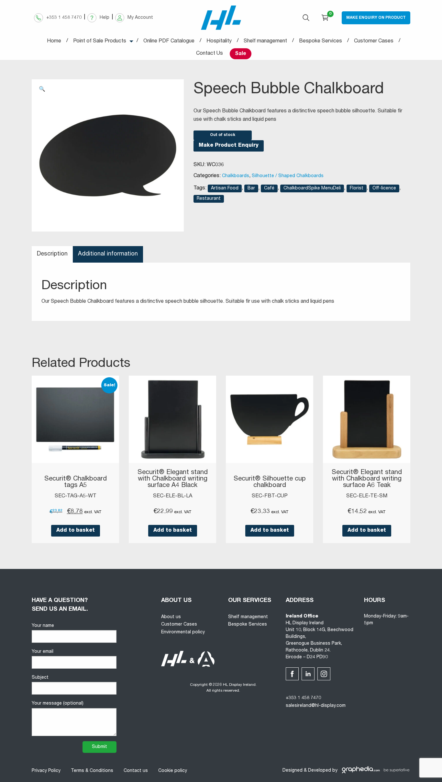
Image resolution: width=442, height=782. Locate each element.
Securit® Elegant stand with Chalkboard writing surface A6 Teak (367, 479)
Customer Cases (179, 624)
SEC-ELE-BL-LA (172, 496)
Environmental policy (183, 632)
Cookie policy (172, 771)
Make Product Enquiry (229, 145)
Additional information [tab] (108, 254)
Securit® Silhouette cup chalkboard (270, 482)
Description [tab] (52, 254)
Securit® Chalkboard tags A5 (75, 482)
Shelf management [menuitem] (265, 41)
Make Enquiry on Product (376, 18)
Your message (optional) (57, 703)
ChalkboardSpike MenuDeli (312, 188)
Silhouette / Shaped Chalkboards (288, 176)
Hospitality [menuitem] (219, 41)
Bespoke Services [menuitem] (320, 41)
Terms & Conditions (92, 771)
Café (269, 188)
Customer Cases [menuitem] (373, 41)
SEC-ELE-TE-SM (366, 496)
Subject (40, 677)
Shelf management (248, 617)
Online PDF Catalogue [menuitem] (168, 41)
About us (171, 617)
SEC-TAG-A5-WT (75, 496)
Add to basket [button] (75, 530)
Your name (43, 626)
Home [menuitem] (54, 41)
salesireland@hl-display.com (316, 706)
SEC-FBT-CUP (270, 496)
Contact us (136, 771)
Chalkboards (235, 176)
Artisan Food (224, 188)
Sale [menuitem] (240, 54)
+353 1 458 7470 (303, 698)
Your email (42, 652)
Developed (319, 770)
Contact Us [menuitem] (209, 53)
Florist (356, 188)
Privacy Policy (46, 771)
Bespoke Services (247, 624)
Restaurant (209, 199)
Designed (292, 770)
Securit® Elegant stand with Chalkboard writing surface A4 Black (173, 479)
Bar (251, 188)
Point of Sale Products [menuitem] (99, 41)
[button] (42, 90)
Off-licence (384, 188)
